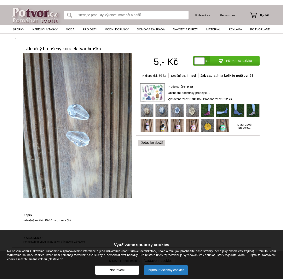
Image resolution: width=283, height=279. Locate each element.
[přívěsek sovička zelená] (222, 125)
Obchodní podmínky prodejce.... (189, 93)
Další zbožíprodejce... (244, 126)
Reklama (235, 29)
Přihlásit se (202, 15)
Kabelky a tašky (45, 29)
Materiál (213, 29)
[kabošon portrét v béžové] (192, 110)
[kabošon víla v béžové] (147, 110)
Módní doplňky (117, 29)
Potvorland (260, 29)
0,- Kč (264, 15)
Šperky (18, 29)
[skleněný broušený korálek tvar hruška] (77, 126)
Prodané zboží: (217, 99)
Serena (187, 86)
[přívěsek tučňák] (162, 125)
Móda (70, 29)
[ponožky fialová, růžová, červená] (207, 110)
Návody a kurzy (185, 29)
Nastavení (117, 270)
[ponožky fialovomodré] (222, 110)
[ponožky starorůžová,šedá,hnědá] (253, 110)
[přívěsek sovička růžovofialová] (177, 125)
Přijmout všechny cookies (166, 270)
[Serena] (152, 92)
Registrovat (228, 15)
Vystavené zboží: (184, 99)
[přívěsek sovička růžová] (192, 125)
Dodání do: (178, 75)
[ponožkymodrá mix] (237, 110)
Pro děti (90, 29)
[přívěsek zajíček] (147, 125)
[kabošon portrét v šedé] (177, 110)
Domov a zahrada (151, 29)
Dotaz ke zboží (151, 142)
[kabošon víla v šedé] (162, 110)
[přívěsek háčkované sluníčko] (207, 125)
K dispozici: (150, 75)
